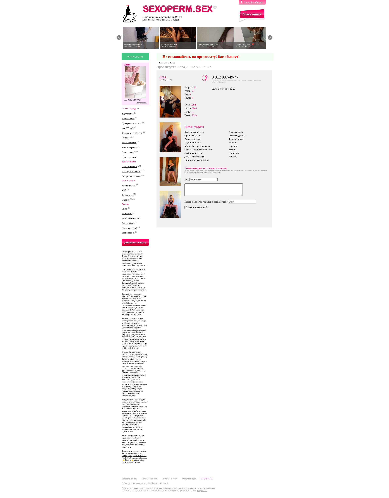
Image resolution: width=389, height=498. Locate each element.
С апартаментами (129, 166)
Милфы (125, 138)
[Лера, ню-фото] (172, 137)
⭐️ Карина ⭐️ (127, 460)
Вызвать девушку (135, 56)
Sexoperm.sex (130, 483)
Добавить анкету (129, 479)
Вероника (135, 458)
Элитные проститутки (132, 133)
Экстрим (125, 200)
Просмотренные (129, 157)
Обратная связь (189, 479)
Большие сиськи (129, 143)
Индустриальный (129, 228)
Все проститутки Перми (166, 63)
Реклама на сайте (169, 479)
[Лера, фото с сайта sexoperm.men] (172, 171)
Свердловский (128, 223)
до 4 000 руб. (128, 128)
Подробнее (141, 103)
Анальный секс (128, 185)
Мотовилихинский (130, 218)
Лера (163, 76)
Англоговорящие (129, 147)
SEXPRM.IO (206, 479)
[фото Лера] (172, 204)
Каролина (143, 458)
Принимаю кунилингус (196, 160)
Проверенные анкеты (131, 123)
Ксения (124, 456)
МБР (124, 190)
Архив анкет (127, 152)
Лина (130, 456)
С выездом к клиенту (131, 171)
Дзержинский (128, 233)
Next (270, 37)
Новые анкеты (128, 118)
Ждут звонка (127, 114)
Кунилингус (127, 195)
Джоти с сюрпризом (129, 453)
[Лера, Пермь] (172, 102)
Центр (124, 209)
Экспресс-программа (131, 176)
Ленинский (127, 213)
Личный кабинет (149, 479)
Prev (119, 37)
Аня (139, 453)
